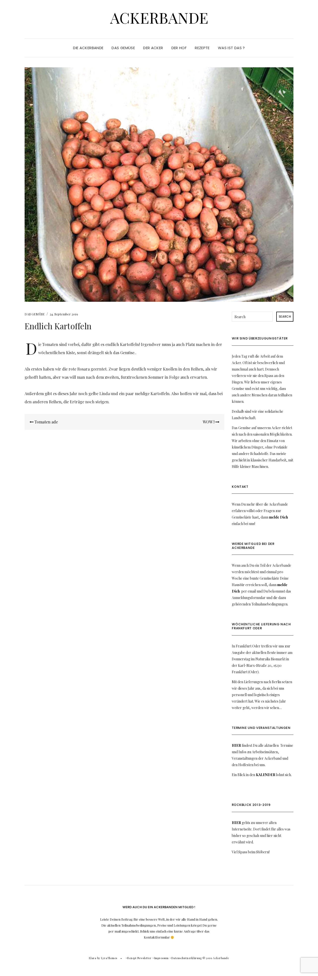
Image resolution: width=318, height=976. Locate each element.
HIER (236, 745)
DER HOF (179, 47)
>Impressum (160, 958)
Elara (92, 958)
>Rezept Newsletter (138, 958)
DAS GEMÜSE (123, 47)
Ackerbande (159, 17)
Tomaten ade (46, 421)
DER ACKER (153, 47)
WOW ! (209, 421)
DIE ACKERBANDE (88, 47)
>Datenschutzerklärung (185, 958)
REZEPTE (202, 47)
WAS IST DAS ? (231, 47)
